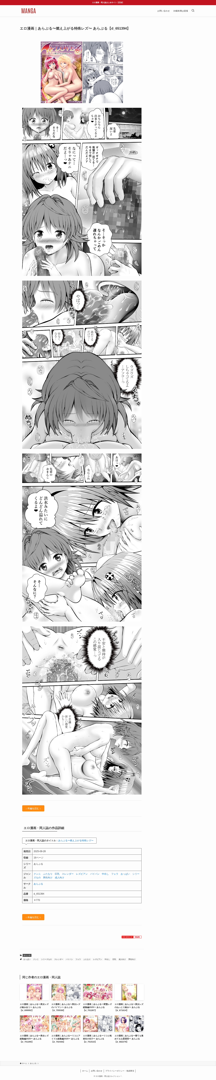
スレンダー (68, 874)
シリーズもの (46, 959)
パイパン (94, 874)
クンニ (37, 874)
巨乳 (57, 874)
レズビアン (82, 874)
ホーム (85, 1071)
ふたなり (47, 874)
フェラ (114, 874)
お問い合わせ (96, 1071)
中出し (105, 874)
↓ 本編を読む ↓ (33, 808)
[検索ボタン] (193, 11)
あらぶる (38, 884)
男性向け (47, 877)
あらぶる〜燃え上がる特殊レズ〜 (75, 840)
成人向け (59, 877)
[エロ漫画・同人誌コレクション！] (28, 10)
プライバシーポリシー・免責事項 (119, 1071)
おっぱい (125, 874)
